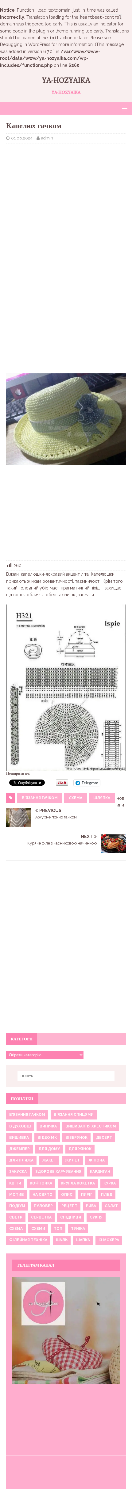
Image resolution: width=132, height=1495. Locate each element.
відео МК (47, 1137)
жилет (72, 1160)
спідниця (70, 1217)
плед (106, 1194)
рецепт (69, 1206)
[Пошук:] (66, 1076)
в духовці (20, 1126)
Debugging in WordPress (25, 44)
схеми (38, 1228)
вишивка (19, 1137)
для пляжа (21, 1160)
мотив (16, 1194)
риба (91, 1206)
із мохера (109, 1240)
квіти (15, 1183)
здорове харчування (58, 1171)
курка (109, 1183)
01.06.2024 (22, 138)
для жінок (79, 1149)
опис (66, 1194)
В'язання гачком (40, 798)
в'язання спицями (74, 1114)
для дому (49, 1149)
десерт (104, 1137)
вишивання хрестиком (90, 1126)
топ (58, 1228)
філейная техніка (28, 1240)
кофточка (41, 1183)
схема (75, 798)
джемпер (19, 1149)
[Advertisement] (66, 192)
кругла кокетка (78, 1183)
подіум (17, 1206)
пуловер (43, 1206)
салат (111, 1206)
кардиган (100, 1171)
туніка (78, 1228)
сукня (96, 1217)
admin (47, 138)
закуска (18, 1171)
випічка (48, 1126)
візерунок (76, 1137)
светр (15, 1217)
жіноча (96, 1160)
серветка (41, 1217)
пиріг (86, 1194)
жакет (49, 1160)
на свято (42, 1194)
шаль (62, 1240)
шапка (83, 1240)
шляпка (101, 798)
